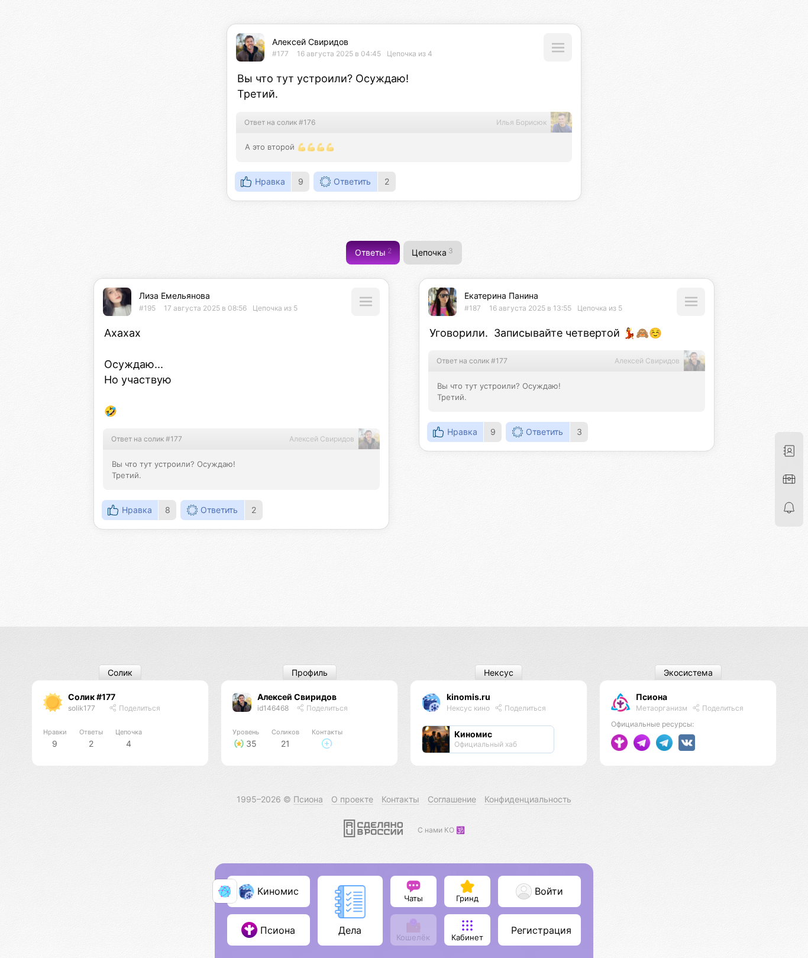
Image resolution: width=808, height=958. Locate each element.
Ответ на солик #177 (146, 438)
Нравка (270, 181)
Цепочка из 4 (409, 53)
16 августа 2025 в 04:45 (339, 53)
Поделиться (138, 708)
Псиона (651, 697)
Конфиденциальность (527, 799)
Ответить (352, 181)
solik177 (81, 708)
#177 (280, 53)
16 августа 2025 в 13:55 (530, 308)
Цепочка (432, 252)
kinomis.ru (468, 697)
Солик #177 (91, 697)
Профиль (310, 672)
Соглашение (452, 799)
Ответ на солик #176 (279, 122)
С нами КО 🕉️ (441, 829)
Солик (120, 672)
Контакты (400, 799)
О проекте (352, 799)
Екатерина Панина (501, 296)
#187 (472, 308)
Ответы (373, 252)
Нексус (498, 672)
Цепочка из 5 (275, 308)
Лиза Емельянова (174, 296)
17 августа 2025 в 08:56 (205, 308)
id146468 (273, 708)
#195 (147, 308)
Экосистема (688, 672)
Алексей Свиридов (310, 42)
